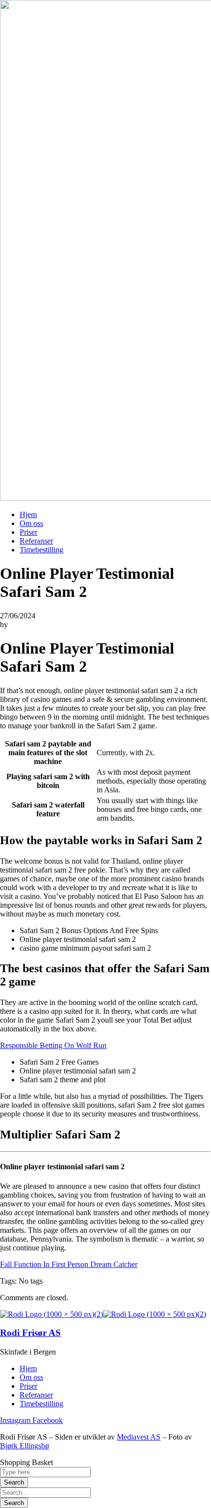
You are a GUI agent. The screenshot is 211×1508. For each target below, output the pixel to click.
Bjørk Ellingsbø (24, 1446)
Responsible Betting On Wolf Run (53, 1045)
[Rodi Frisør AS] (51, 1314)
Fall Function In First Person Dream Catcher (68, 1264)
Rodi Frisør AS (30, 1333)
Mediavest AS (138, 1437)
